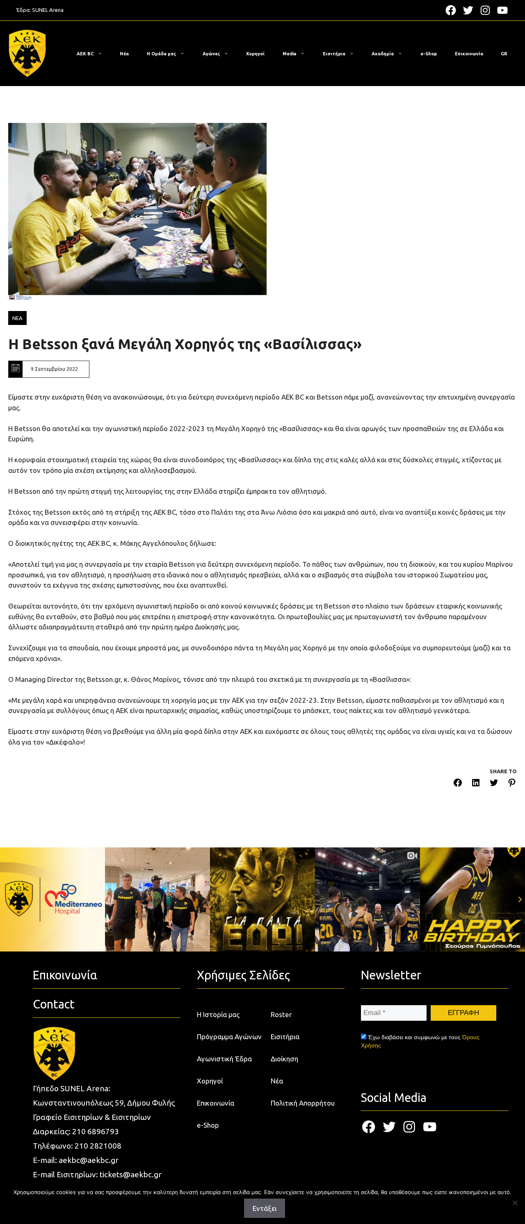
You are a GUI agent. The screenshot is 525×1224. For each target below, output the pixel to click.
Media (289, 53)
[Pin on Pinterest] (512, 784)
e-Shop (428, 53)
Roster (281, 1014)
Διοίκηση (284, 1059)
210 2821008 (98, 1145)
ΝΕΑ (17, 318)
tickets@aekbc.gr (131, 1174)
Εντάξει (264, 1208)
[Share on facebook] (458, 784)
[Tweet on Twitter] (494, 784)
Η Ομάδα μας (161, 53)
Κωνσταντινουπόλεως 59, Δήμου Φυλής (104, 1102)
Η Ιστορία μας (218, 1014)
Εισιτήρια (334, 53)
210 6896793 (95, 1131)
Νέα (124, 53)
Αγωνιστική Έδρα (224, 1059)
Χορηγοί (255, 53)
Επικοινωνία (469, 53)
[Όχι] (515, 1203)
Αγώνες (211, 53)
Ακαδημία (383, 53)
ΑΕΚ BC (85, 53)
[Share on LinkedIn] (476, 784)
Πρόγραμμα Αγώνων (229, 1036)
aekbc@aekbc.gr (89, 1160)
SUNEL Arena (48, 10)
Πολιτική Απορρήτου (303, 1103)
